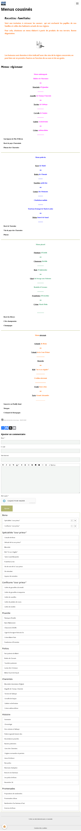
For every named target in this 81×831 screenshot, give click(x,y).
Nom (2, 438)
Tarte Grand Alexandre (11, 557)
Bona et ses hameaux (11, 773)
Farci (37, 165)
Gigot (32, 278)
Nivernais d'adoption (10, 768)
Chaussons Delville (10, 628)
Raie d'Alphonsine (10, 623)
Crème (35, 130)
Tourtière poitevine (10, 663)
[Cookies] (4, 826)
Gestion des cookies (40, 828)
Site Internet (5, 455)
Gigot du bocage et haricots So (14, 632)
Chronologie (8, 724)
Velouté (34, 352)
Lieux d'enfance (9, 758)
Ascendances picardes (11, 739)
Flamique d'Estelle (10, 618)
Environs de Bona (9, 808)
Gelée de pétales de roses (12, 602)
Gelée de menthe (9, 607)
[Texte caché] (32, 465)
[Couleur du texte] (17, 465)
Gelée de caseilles (10, 597)
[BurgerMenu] (77, 3)
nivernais (43, 335)
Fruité (36, 386)
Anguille (33, 96)
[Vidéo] (39, 465)
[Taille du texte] (13, 465)
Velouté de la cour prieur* (12, 542)
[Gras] (3, 465)
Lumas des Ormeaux (11, 668)
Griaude (37, 343)
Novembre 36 (8, 782)
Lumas (35, 191)
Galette (35, 121)
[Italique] (6, 465)
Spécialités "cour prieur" (12, 520)
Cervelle (37, 113)
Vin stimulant (8, 571)
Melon (34, 217)
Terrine (36, 104)
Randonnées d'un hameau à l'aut (14, 803)
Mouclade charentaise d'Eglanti (14, 684)
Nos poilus (7, 763)
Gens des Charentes (10, 748)
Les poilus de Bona (10, 777)
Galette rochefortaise (11, 703)
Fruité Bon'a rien (9, 562)
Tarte (34, 395)
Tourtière (37, 183)
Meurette (7, 547)
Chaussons (37, 261)
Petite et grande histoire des (13, 734)
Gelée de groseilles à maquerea (14, 592)
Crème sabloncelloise (11, 708)
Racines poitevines (10, 744)
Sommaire (7, 719)
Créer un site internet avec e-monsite (40, 819)
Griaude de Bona (9, 537)
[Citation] (22, 465)
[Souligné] (10, 465)
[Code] (42, 465)
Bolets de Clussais (10, 658)
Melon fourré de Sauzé (11, 673)
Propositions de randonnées (13, 794)
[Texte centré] (25, 465)
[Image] (35, 465)
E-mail (3, 447)
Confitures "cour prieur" (12, 526)
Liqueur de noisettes (11, 576)
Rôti (33, 369)
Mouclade (36, 87)
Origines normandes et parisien (14, 753)
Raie (35, 270)
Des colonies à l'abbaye (12, 729)
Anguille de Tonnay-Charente (13, 689)
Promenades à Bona (10, 798)
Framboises (36, 295)
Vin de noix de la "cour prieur (13, 566)
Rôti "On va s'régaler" (11, 552)
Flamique (37, 252)
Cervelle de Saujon (10, 698)
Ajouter (6, 508)
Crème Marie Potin (10, 637)
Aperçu (52, 465)
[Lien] (28, 465)
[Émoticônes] (46, 465)
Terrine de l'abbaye (10, 694)
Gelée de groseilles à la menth (14, 587)
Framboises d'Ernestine (11, 642)
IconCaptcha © (32, 502)
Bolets (36, 174)
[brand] (4, 3)
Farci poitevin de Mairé (11, 653)
